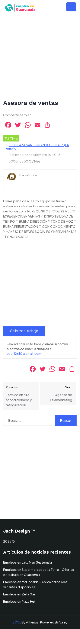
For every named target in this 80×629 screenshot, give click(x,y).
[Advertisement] (40, 57)
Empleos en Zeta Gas (19, 594)
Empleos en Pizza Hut (19, 601)
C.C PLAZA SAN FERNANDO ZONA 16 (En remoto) (37, 146)
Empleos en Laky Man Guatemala (27, 562)
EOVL (17, 622)
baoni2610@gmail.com (24, 353)
